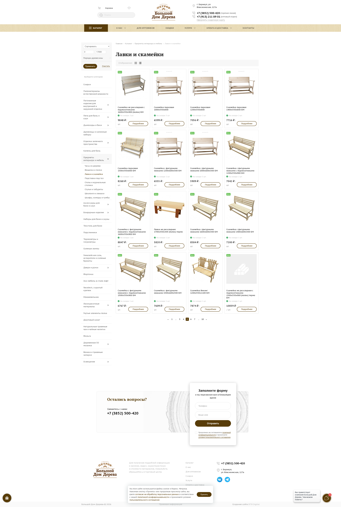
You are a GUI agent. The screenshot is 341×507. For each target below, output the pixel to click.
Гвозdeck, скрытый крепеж (92, 289)
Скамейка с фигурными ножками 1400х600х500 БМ (240, 230)
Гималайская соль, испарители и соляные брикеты (94, 258)
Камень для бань (91, 150)
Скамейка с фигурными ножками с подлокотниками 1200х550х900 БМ (240, 170)
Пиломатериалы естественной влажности (95, 92)
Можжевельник (91, 297)
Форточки (88, 274)
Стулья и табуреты (94, 189)
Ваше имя (203, 415)
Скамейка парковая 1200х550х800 (200, 108)
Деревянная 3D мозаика (91, 344)
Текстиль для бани (92, 225)
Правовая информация (170, 504)
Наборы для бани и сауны (96, 219)
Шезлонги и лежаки (94, 193)
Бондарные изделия (93, 212)
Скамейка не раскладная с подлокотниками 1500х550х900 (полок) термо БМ (240, 294)
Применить (90, 66)
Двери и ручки (90, 267)
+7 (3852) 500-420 (233, 463)
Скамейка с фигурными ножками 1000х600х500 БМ (204, 169)
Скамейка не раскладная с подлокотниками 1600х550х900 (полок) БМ (131, 109)
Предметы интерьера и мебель (93, 158)
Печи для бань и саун (91, 117)
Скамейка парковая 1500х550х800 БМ (128, 169)
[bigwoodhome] (163, 12)
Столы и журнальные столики (95, 183)
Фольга (87, 336)
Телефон (202, 406)
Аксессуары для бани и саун (91, 204)
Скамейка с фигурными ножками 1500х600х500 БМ (167, 291)
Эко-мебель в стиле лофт (95, 281)
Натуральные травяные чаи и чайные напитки (95, 328)
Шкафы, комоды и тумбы (97, 197)
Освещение (89, 361)
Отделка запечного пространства (93, 142)
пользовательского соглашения (144, 500)
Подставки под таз (94, 178)
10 (202, 319)
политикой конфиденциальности (214, 433)
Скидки (87, 84)
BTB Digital (254, 504)
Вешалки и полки (93, 170)
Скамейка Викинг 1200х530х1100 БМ (199, 291)
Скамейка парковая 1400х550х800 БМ (236, 108)
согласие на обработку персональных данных (157, 494)
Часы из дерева (93, 166)
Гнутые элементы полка (95, 313)
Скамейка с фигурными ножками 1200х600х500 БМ (167, 169)
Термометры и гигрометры (90, 240)
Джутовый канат (91, 320)
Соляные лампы (91, 248)
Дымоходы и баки (92, 125)
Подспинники (90, 232)
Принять (204, 494)
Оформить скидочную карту (211, 20)
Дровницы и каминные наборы (95, 133)
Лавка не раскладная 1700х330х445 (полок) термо (168, 230)
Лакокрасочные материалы (91, 305)
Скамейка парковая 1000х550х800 (164, 108)
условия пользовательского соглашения (214, 437)
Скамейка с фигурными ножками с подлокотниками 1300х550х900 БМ (132, 293)
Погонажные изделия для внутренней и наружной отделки (92, 104)
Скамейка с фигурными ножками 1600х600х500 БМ (204, 230)
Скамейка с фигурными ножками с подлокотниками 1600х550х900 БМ (132, 231)
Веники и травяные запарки (93, 353)
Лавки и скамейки (94, 174)
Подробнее (138, 123)
